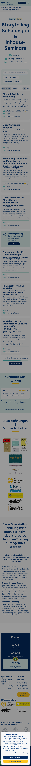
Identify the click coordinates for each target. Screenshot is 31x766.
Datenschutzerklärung (21, 752)
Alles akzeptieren (16, 761)
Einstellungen (16, 757)
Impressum (8, 752)
